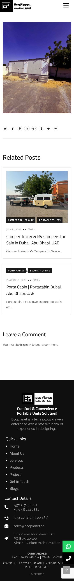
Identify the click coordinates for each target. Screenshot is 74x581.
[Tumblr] (41, 128)
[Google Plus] (34, 128)
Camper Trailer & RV (21, 220)
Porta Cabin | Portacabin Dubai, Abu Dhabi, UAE (34, 290)
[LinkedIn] (27, 128)
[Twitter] (5, 128)
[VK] (55, 128)
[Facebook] (12, 128)
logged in (25, 344)
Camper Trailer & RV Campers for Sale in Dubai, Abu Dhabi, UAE (35, 239)
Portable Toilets (50, 220)
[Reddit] (48, 128)
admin (31, 229)
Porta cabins (16, 270)
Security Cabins (40, 270)
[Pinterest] (19, 128)
